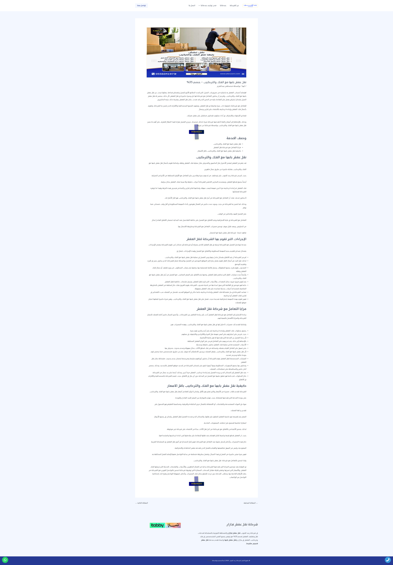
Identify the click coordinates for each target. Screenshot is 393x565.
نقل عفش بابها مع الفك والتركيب (227, 144)
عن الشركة (234, 6)
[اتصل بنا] (388, 560)
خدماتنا (223, 6)
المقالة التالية (141, 503)
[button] (200, 5)
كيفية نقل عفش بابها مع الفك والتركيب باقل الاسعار (219, 151)
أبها (243, 86)
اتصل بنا (192, 6)
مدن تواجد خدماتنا (208, 6)
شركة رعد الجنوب (229, 176)
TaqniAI (209, 561)
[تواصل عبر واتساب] (5, 560)
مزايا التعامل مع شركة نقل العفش (227, 147)
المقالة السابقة (251, 503)
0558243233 (196, 132)
